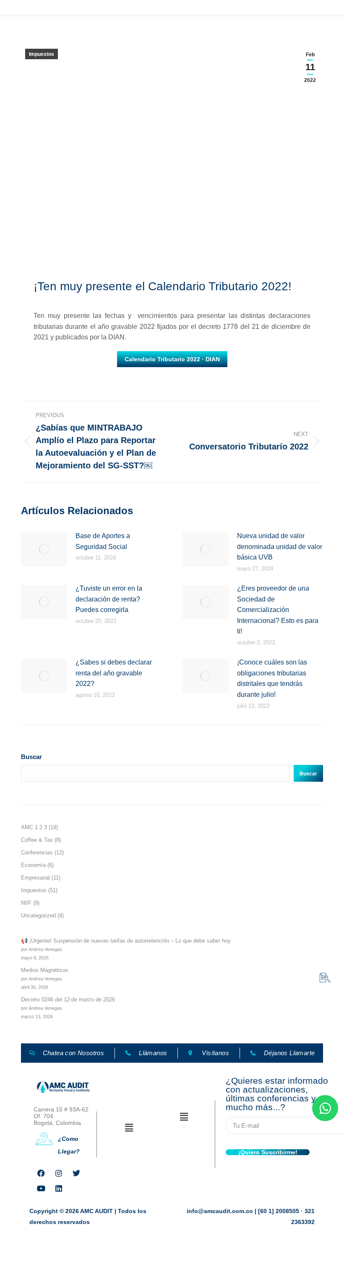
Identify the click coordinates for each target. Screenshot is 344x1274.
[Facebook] (41, 1173)
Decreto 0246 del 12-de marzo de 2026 (68, 999)
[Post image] (44, 549)
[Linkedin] (58, 1188)
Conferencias (37, 852)
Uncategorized (38, 915)
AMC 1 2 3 (34, 827)
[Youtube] (41, 1188)
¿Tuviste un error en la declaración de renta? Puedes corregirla (109, 599)
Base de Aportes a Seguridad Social (103, 541)
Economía (33, 865)
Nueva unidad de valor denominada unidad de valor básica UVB (279, 546)
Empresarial (35, 878)
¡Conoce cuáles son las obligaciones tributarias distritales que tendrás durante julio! (272, 678)
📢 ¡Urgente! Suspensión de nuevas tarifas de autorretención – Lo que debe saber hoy (126, 941)
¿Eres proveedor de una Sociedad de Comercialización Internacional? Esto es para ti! (277, 610)
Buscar (31, 756)
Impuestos (41, 54)
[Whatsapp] (325, 1108)
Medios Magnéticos (44, 970)
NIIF (26, 903)
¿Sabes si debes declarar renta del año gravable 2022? (114, 673)
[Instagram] (58, 1173)
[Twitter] (76, 1173)
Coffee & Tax (37, 840)
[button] (129, 1128)
